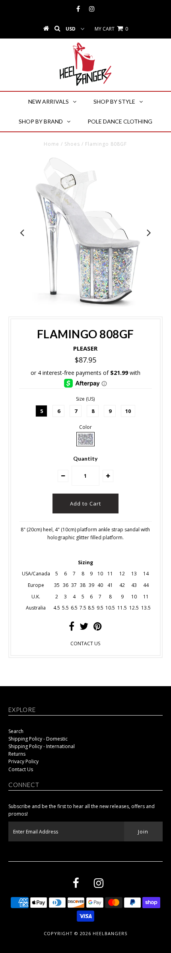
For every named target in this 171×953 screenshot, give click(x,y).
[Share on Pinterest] (97, 628)
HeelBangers (110, 933)
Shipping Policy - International (41, 746)
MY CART (111, 28)
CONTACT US (85, 643)
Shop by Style (114, 101)
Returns (16, 753)
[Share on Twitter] (84, 628)
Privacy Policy (23, 761)
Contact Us (20, 769)
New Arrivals (48, 101)
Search (15, 731)
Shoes (72, 144)
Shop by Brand (41, 121)
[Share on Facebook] (71, 628)
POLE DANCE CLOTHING (119, 121)
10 (128, 411)
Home (51, 144)
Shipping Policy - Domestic (38, 738)
